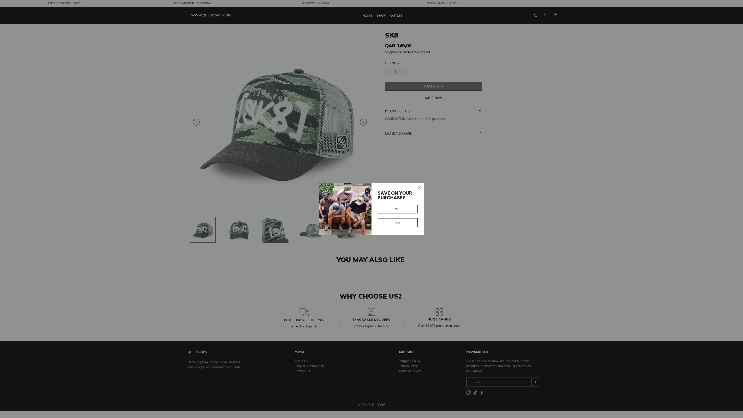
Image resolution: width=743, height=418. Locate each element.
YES (397, 209)
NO (397, 222)
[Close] (419, 187)
